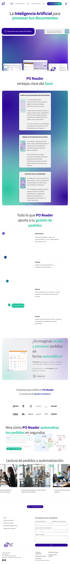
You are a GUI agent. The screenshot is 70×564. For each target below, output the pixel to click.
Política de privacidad (40, 556)
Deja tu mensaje (39, 534)
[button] (63, 449)
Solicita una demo (8, 523)
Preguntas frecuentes (9, 528)
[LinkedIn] (3, 560)
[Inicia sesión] (66, 3)
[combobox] (51, 530)
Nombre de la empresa (59, 521)
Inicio (4, 518)
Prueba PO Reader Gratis (10, 526)
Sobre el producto (8, 520)
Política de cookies (53, 552)
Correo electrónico (40, 521)
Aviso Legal (38, 558)
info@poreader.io (6, 552)
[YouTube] (5, 560)
